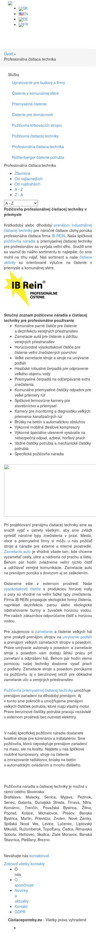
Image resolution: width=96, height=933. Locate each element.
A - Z (19, 189)
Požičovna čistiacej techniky (35, 136)
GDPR (20, 911)
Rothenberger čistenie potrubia (38, 157)
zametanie (44, 631)
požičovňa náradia (19, 241)
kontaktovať (39, 855)
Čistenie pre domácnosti (32, 114)
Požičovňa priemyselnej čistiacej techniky (38, 690)
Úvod (8, 53)
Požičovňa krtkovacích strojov (37, 125)
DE (25, 19)
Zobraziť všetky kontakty (24, 863)
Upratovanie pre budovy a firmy (38, 82)
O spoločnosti (24, 882)
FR (25, 24)
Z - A (19, 194)
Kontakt (21, 906)
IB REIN (58, 235)
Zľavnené (22, 173)
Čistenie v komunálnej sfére (35, 93)
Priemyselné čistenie (29, 103)
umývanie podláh (77, 636)
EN (25, 13)
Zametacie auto (17, 551)
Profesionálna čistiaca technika (38, 146)
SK (25, 8)
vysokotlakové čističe (22, 588)
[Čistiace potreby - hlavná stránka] (10, 2)
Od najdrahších (28, 184)
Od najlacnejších (29, 178)
